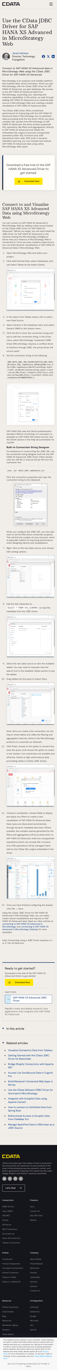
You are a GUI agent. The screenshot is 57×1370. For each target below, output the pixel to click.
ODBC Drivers (8, 1206)
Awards (33, 1272)
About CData (35, 1259)
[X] (10, 1179)
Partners (34, 1282)
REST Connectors (9, 1229)
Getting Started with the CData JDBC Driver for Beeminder (28, 1057)
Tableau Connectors (11, 1243)
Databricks (35, 1311)
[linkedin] (4, 1179)
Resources (6, 1320)
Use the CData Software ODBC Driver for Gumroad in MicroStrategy (30, 1091)
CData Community (10, 1307)
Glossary (6, 1330)
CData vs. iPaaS (9, 1277)
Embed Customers (10, 1272)
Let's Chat (10, 1188)
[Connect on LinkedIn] (53, 56)
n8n (31, 1325)
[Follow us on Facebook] (43, 56)
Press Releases (36, 1263)
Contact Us (35, 1291)
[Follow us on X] (48, 56)
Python (5, 1220)
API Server (6, 1224)
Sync (32, 1206)
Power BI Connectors (11, 1238)
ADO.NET (6, 1215)
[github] (15, 1179)
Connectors (7, 1259)
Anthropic (34, 1307)
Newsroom (34, 1268)
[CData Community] (21, 1179)
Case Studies (8, 1311)
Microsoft (34, 1320)
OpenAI (33, 1330)
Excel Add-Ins (8, 1234)
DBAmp (33, 1220)
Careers (33, 1286)
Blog (4, 1316)
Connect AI (35, 1211)
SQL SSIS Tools (36, 1215)
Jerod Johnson (20, 53)
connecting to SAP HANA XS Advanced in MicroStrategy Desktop (25, 928)
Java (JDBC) (7, 1211)
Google (33, 1316)
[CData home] (13, 4)
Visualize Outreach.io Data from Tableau (30, 1050)
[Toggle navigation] (50, 4)
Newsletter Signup (10, 1325)
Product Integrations (11, 1263)
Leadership (35, 1277)
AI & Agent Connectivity (12, 1268)
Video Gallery (8, 1334)
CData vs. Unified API (11, 1282)
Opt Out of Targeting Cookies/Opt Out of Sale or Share (28, 1365)
